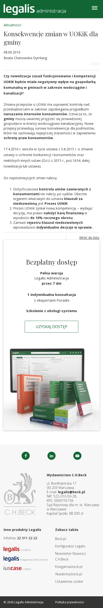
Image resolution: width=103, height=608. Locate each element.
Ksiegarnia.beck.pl (68, 566)
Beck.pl (60, 538)
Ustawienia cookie (69, 581)
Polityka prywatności (69, 602)
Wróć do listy (89, 237)
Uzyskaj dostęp (51, 326)
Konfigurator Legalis (70, 546)
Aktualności (12, 25)
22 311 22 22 (27, 538)
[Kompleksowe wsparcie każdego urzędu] (35, 9)
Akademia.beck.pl (68, 574)
